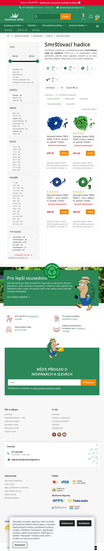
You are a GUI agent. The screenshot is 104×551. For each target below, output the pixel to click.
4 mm (15, 203)
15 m (15, 152)
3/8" (15, 201)
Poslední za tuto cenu (22, 82)
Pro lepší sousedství (59, 421)
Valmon (16, 100)
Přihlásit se (87, 382)
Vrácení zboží (9, 431)
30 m (15, 162)
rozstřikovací (18, 247)
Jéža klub (7, 414)
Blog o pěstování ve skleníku (16, 487)
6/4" (15, 219)
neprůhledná (18, 121)
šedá (15, 126)
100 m (15, 149)
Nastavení (19, 545)
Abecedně (69, 104)
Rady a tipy (8, 484)
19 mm (16, 193)
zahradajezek (58, 435)
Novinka (16, 74)
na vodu (16, 245)
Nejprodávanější (53, 104)
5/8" (15, 214)
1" (14, 183)
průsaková (17, 250)
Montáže (7, 30)
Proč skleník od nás (12, 491)
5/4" (15, 211)
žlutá (15, 134)
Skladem (16, 69)
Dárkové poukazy (11, 498)
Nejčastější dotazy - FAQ (14, 418)
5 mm (15, 206)
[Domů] (8, 35)
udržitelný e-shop (68, 319)
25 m (15, 159)
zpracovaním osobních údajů (46, 388)
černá (15, 116)
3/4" (15, 198)
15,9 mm (17, 190)
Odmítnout (66, 523)
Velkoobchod (56, 428)
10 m (15, 147)
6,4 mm (16, 216)
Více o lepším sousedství (16, 297)
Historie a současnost (60, 418)
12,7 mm (17, 188)
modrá (16, 118)
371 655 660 (16, 452)
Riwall (15, 97)
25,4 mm (17, 195)
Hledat (65, 16)
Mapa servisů (9, 494)
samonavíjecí (18, 239)
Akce (15, 72)
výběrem (80, 328)
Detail (63, 153)
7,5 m (15, 167)
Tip (14, 77)
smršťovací (17, 237)
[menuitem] (13, 25)
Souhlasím (83, 523)
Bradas (16, 95)
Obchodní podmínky (12, 480)
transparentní (19, 128)
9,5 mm (16, 224)
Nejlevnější (68, 98)
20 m (15, 154)
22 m (15, 157)
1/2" (15, 185)
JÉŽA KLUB (21, 30)
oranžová (17, 123)
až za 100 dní (19, 329)
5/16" (15, 208)
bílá (14, 113)
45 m (15, 170)
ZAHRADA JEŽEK (53, 435)
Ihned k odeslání (20, 79)
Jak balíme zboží (10, 424)
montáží (64, 331)
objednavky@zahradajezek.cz (24, 459)
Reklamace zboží (11, 428)
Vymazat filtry (21, 255)
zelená (16, 131)
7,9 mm (16, 221)
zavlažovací (18, 242)
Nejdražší (83, 98)
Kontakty (35, 30)
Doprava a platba (11, 421)
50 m (15, 165)
